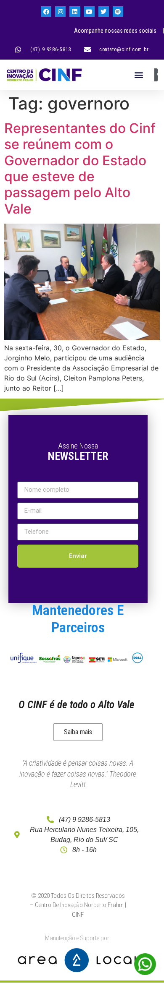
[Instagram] (60, 11)
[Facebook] (46, 11)
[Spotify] (118, 11)
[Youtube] (89, 11)
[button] (138, 75)
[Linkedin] (74, 11)
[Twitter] (103, 11)
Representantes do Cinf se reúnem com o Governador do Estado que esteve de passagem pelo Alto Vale (80, 168)
